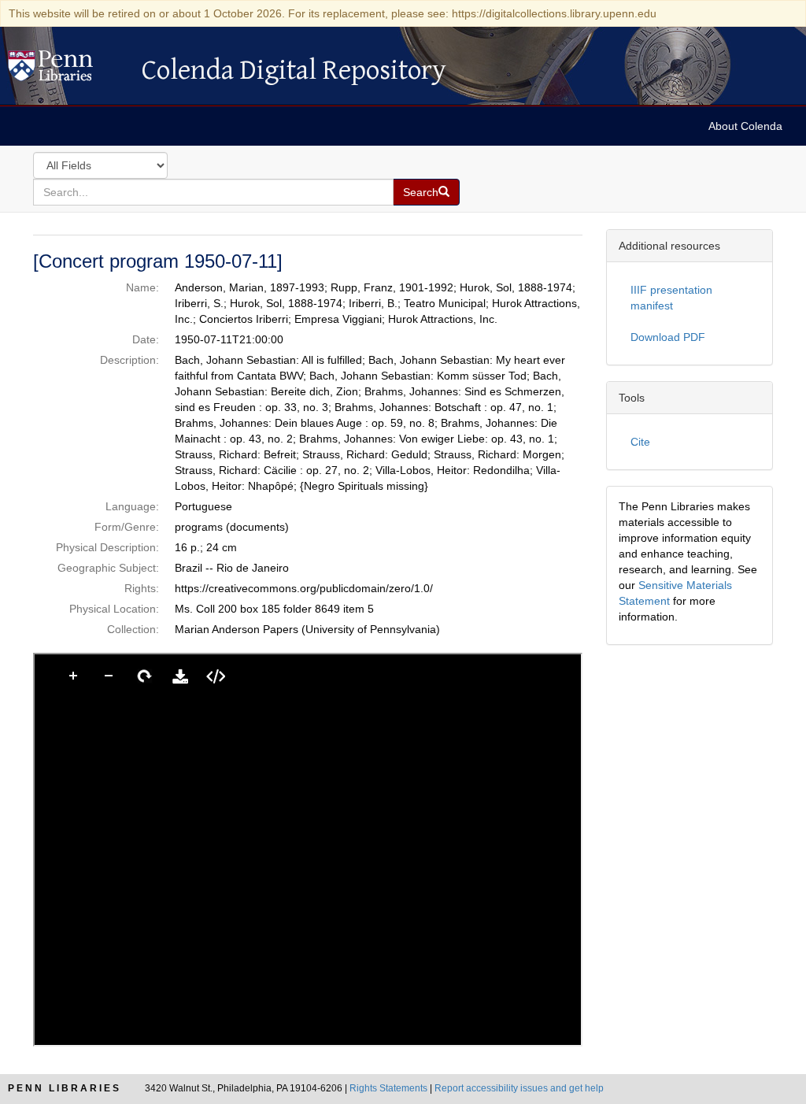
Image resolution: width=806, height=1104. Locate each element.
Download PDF (667, 337)
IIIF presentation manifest (671, 297)
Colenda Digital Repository (67, 70)
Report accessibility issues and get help (519, 1088)
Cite (640, 441)
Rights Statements (388, 1088)
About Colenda (745, 126)
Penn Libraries (64, 1088)
